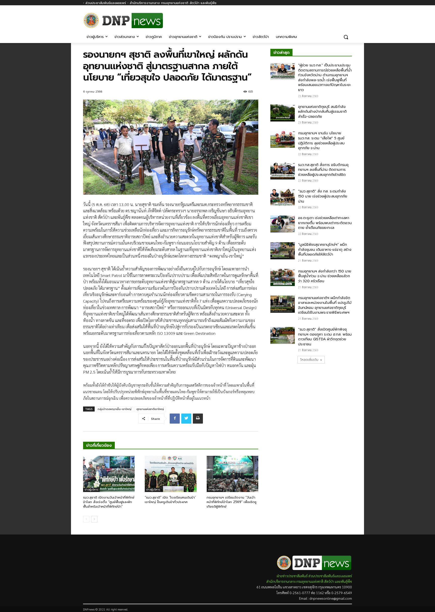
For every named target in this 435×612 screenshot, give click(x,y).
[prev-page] (86, 519)
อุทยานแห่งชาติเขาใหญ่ (150, 409)
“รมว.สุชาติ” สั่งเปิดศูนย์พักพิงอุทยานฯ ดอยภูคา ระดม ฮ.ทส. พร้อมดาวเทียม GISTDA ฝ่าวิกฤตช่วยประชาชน (325, 337)
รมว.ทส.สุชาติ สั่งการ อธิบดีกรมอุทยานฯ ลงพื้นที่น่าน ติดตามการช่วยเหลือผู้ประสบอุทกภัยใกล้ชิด (323, 169)
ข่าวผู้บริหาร (91, 490)
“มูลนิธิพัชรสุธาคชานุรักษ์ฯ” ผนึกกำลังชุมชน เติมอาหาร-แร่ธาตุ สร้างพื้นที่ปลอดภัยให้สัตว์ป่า (324, 249)
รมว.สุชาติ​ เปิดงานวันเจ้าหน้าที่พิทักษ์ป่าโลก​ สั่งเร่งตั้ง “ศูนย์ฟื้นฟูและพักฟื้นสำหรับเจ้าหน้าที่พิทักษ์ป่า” (108, 502)
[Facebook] (349, 17)
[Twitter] (186, 419)
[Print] (198, 419)
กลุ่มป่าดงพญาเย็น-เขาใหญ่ (114, 409)
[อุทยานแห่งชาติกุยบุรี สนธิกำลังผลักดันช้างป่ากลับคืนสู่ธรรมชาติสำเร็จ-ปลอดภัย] (282, 112)
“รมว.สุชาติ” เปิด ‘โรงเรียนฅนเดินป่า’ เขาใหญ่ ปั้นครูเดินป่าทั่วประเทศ (170, 499)
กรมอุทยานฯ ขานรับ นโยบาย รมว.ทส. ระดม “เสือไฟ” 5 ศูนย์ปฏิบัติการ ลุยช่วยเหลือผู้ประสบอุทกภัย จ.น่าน (321, 141)
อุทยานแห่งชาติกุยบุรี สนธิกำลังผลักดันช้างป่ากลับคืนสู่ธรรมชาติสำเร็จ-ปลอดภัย (322, 111)
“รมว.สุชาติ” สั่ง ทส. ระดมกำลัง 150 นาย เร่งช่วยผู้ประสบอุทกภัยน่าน (322, 196)
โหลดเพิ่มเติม (309, 359)
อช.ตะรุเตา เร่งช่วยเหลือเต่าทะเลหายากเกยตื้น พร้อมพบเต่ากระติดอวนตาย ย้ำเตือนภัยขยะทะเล (325, 222)
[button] (346, 37)
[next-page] (94, 519)
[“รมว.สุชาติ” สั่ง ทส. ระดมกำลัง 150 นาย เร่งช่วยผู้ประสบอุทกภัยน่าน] (282, 197)
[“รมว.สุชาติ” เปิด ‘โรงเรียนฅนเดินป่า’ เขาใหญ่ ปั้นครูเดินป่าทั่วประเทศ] (170, 474)
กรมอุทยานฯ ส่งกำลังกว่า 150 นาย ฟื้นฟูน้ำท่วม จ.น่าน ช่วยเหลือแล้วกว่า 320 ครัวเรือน (324, 276)
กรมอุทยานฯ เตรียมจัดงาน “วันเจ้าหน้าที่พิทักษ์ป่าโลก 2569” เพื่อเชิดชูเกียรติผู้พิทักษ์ (232, 502)
